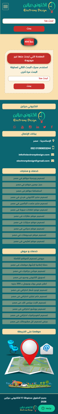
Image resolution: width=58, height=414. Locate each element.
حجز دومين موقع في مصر (29, 184)
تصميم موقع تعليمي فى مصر (29, 241)
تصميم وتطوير (45, 408)
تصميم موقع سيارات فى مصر (29, 222)
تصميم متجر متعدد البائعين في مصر (29, 203)
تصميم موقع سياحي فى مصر (29, 228)
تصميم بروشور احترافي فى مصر (29, 309)
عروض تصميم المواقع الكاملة (29, 258)
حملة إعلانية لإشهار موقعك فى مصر (29, 265)
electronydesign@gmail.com (33, 161)
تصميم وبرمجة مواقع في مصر (29, 178)
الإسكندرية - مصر (42, 141)
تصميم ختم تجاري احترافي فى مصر (29, 296)
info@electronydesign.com (34, 154)
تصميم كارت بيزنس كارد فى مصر (29, 302)
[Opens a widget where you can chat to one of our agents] (46, 408)
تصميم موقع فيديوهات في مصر (29, 235)
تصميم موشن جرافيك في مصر (29, 271)
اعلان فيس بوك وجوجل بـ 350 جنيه (29, 284)
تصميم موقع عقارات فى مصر (29, 216)
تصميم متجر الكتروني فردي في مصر (29, 197)
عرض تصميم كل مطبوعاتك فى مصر (29, 321)
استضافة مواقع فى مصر (29, 191)
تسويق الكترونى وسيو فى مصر (29, 277)
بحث (29, 28)
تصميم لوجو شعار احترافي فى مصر (29, 290)
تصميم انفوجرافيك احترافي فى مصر (29, 315)
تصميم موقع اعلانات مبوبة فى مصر (29, 210)
